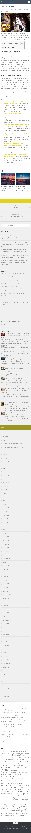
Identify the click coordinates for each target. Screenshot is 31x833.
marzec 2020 (6, 576)
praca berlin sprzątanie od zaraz (12, 787)
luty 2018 (5, 649)
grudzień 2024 (6, 500)
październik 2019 (7, 595)
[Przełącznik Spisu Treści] (21, 43)
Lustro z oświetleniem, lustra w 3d (9, 286)
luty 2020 (5, 580)
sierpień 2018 (6, 627)
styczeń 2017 (6, 696)
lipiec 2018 (5, 631)
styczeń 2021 (6, 547)
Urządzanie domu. (5, 741)
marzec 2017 (6, 689)
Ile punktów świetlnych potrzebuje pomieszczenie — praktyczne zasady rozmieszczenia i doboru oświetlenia (15, 390)
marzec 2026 (6, 486)
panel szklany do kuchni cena (13, 779)
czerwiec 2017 (6, 678)
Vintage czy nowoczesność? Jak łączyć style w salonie (14, 273)
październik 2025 (7, 497)
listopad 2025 (6, 493)
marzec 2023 (6, 522)
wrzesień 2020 (6, 562)
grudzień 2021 (6, 537)
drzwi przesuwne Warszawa (8, 759)
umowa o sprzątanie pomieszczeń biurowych (13, 811)
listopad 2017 (6, 660)
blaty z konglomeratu (6, 751)
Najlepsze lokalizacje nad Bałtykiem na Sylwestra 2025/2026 (7, 188)
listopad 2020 (6, 555)
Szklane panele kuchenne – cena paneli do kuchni (13, 729)
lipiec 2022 (5, 533)
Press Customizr (24, 828)
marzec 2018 (6, 645)
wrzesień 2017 (6, 667)
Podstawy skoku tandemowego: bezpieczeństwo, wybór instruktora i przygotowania (13, 115)
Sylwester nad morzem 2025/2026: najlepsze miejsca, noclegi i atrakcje (21, 188)
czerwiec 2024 (6, 508)
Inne (4, 440)
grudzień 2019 (6, 587)
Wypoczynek (6, 462)
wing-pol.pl (5, 9)
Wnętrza (5, 454)
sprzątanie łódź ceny (10, 806)
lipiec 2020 (5, 569)
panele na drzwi (5, 779)
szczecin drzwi (5, 811)
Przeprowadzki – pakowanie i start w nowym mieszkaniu (16, 447)
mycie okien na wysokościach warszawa (13, 775)
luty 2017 (5, 692)
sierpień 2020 (6, 566)
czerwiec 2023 (6, 519)
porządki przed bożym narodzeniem (19, 785)
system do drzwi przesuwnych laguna (15, 807)
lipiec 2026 (5, 471)
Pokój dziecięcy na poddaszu (13, 784)
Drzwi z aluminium (5, 731)
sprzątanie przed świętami (12, 802)
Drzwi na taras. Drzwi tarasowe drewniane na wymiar (14, 739)
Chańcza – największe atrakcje (12, 358)
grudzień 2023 (6, 515)
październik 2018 (7, 620)
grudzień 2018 (6, 613)
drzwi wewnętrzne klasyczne (18, 761)
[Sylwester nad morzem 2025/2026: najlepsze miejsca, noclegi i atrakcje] (22, 179)
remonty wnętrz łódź (16, 796)
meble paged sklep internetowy (11, 771)
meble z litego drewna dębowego (18, 772)
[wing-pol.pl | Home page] (9, 2)
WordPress (12, 828)
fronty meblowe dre (17, 763)
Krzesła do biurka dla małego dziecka (10, 283)
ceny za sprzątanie (17, 751)
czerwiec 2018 (6, 634)
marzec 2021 (6, 544)
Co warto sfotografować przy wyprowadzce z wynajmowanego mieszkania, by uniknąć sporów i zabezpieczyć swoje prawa (13, 236)
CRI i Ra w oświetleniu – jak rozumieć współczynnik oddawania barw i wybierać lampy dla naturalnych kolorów (15, 335)
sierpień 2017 (6, 671)
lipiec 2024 (5, 504)
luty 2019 (5, 609)
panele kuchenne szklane (18, 776)
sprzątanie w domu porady (16, 804)
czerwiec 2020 (6, 573)
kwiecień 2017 (6, 685)
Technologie (6, 451)
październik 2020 (7, 558)
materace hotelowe (19, 766)
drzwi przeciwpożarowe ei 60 (21, 757)
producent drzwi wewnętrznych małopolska (15, 792)
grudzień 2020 (6, 551)
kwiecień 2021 (6, 540)
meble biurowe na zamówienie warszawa (14, 768)
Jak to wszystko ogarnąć (8, 45)
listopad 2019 (6, 591)
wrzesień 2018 (6, 623)
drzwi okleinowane (20, 755)
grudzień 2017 (6, 656)
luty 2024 (5, 511)
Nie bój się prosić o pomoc (9, 47)
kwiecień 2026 (6, 482)
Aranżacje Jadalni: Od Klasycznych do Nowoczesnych (14, 712)
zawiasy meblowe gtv (18, 815)
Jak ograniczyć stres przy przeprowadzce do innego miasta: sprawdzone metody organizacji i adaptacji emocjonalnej (14, 262)
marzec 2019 (6, 605)
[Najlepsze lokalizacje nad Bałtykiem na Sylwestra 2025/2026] (8, 179)
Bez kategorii (6, 436)
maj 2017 (5, 681)
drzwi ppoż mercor (7, 757)
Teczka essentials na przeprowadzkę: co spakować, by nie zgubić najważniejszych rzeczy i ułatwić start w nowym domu (15, 244)
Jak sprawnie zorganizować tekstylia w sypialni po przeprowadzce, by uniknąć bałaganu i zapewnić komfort (15, 347)
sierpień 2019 (6, 598)
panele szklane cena (15, 779)
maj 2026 (5, 479)
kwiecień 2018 (6, 642)
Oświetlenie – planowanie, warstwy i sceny (13, 443)
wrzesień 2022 (6, 526)
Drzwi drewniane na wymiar (14, 753)
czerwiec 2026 (6, 475)
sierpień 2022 (6, 529)
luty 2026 (5, 490)
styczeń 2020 (6, 584)
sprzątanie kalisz (9, 800)
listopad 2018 (6, 616)
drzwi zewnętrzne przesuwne (6, 763)
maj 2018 (5, 638)
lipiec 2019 (5, 602)
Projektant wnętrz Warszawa (6, 795)
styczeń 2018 (6, 652)
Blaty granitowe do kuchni (7, 276)
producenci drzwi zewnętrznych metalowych (15, 790)
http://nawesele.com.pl (16, 97)
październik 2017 (7, 663)
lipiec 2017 (5, 674)
